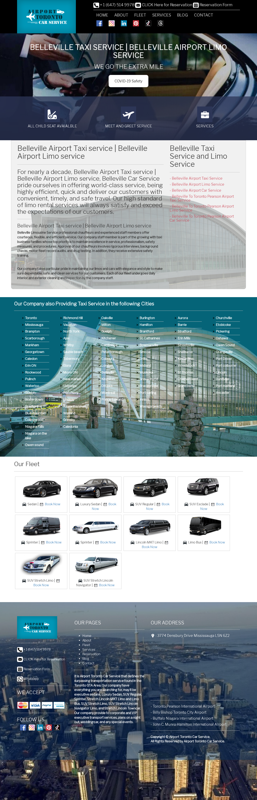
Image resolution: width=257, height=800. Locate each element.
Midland (145, 365)
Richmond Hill (73, 318)
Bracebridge (149, 386)
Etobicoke (223, 325)
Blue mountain (35, 413)
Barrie (182, 325)
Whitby (68, 345)
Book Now (52, 504)
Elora (67, 365)
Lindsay (68, 399)
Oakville (107, 318)
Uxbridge (70, 386)
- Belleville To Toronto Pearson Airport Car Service (202, 218)
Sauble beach (73, 352)
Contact (203, 15)
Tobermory (71, 359)
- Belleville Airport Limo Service (197, 184)
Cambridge (109, 345)
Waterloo (32, 386)
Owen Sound (225, 345)
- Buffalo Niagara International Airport (182, 718)
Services (161, 15)
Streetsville (186, 345)
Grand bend (186, 386)
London (107, 365)
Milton (106, 325)
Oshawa (222, 338)
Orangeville (224, 352)
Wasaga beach (151, 406)
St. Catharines (150, 338)
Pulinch (30, 379)
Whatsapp (31, 679)
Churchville (224, 318)
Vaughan (69, 325)
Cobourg (107, 359)
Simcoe (145, 352)
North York (71, 331)
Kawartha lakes (74, 406)
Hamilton (146, 325)
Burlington (147, 318)
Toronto (31, 318)
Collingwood (34, 420)
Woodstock (186, 365)
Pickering (223, 331)
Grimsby (69, 420)
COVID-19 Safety (128, 81)
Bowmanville (149, 345)
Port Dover (224, 359)
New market (72, 379)
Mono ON (70, 372)
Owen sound (34, 445)
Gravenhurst (149, 379)
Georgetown (34, 352)
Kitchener (108, 338)
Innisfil (144, 399)
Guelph (30, 393)
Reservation (91, 654)
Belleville (107, 372)
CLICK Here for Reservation (166, 4)
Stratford (184, 331)
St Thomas (185, 372)
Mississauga (34, 325)
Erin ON (30, 365)
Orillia (143, 359)
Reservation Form (216, 4)
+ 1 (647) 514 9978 (117, 4)
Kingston (108, 379)
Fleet (140, 15)
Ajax (66, 338)
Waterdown (34, 399)
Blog (182, 15)
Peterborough (111, 352)
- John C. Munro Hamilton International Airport (188, 724)
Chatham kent (188, 379)
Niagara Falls (34, 427)
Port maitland (225, 386)
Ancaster (222, 393)
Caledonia (70, 427)
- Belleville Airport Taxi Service (196, 178)
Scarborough (35, 338)
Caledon (31, 359)
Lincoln (221, 372)
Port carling (148, 393)
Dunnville (222, 379)
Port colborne (226, 365)
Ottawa (106, 386)
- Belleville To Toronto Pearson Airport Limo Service (202, 208)
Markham (32, 345)
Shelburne (185, 352)
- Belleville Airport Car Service (195, 190)
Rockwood (33, 372)
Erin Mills (184, 338)
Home (102, 15)
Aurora (183, 318)
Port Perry (70, 393)
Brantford (147, 331)
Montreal (108, 393)
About (121, 15)
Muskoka (146, 372)
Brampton (32, 331)
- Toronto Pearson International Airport (183, 706)
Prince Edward (112, 399)
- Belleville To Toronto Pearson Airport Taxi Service (202, 198)
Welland (69, 413)
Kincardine (185, 359)
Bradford (31, 406)
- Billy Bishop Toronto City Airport (178, 712)
